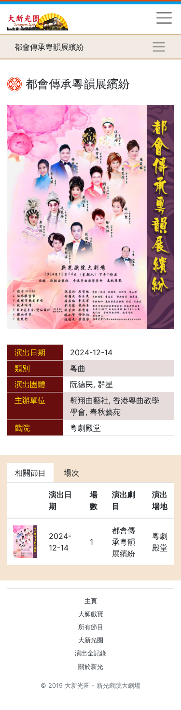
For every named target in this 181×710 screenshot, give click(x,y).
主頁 (90, 601)
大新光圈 (90, 640)
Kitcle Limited (79, 697)
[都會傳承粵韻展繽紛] (90, 216)
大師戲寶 (90, 614)
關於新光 (90, 666)
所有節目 (90, 627)
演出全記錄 (90, 653)
